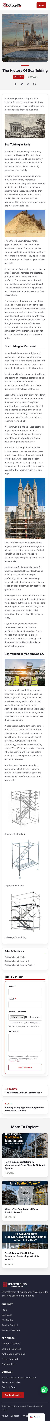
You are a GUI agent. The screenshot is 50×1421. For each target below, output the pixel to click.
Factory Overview (11, 1330)
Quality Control (10, 1325)
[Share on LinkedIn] (28, 83)
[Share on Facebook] (15, 83)
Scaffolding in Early (16, 957)
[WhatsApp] (44, 1389)
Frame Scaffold (10, 1359)
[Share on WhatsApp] (34, 83)
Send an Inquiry (13, 1395)
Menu (41, 5)
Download (7, 1315)
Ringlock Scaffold (11, 1343)
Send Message (25, 1067)
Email (12, 999)
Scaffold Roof (9, 1364)
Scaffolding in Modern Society (21, 965)
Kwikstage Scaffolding (13, 1354)
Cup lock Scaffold (11, 1348)
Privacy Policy (14, 1061)
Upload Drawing (17, 1011)
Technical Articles (11, 1382)
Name (12, 986)
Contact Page (9, 1387)
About (5, 1415)
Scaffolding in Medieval (18, 961)
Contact (15, 1415)
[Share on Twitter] (21, 83)
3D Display (7, 1320)
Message (13, 1031)
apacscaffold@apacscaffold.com (19, 1377)
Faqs (4, 1309)
